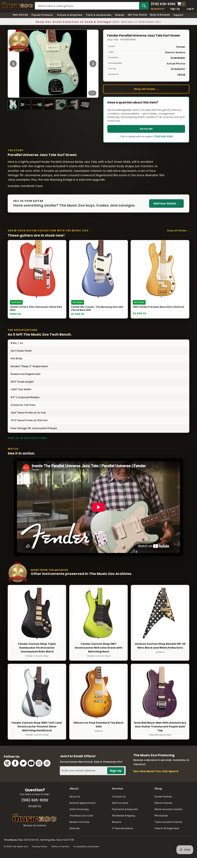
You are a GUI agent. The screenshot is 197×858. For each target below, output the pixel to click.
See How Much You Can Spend (155, 771)
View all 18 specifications (27, 438)
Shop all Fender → (146, 89)
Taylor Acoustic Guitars (168, 822)
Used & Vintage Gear (166, 828)
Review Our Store (79, 822)
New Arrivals (20, 14)
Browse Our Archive (34, 825)
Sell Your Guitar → (166, 203)
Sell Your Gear (120, 803)
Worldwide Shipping (123, 815)
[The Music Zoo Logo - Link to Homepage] (17, 5)
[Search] (144, 6)
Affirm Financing (79, 809)
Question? (158, 9)
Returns (116, 822)
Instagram (39, 763)
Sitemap (74, 828)
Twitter (23, 763)
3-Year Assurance (122, 828)
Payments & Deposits (125, 809)
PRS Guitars (161, 815)
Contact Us (119, 796)
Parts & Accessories (98, 15)
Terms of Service (60, 846)
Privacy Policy (39, 846)
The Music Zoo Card (81, 815)
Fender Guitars (163, 796)
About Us (74, 796)
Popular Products (42, 15)
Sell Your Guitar (137, 14)
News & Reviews (160, 14)
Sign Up (175, 8)
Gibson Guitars (163, 803)
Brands (119, 15)
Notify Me (146, 129)
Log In (190, 8)
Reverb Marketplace (7, 763)
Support (178, 15)
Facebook (15, 763)
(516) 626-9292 (163, 4)
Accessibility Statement (86, 846)
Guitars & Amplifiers (70, 15)
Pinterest (46, 763)
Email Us (34, 806)
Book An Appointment (82, 803)
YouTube (31, 763)
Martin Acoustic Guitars (168, 809)
